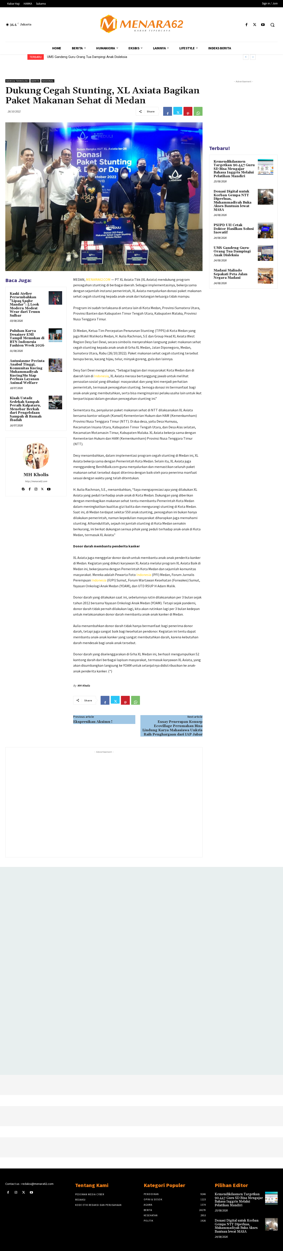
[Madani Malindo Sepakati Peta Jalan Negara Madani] (265, 275)
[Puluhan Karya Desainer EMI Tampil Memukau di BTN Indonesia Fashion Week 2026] (55, 335)
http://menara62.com (36, 481)
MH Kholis (36, 475)
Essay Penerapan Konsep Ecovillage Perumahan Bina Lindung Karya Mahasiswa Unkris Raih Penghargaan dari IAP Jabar (172, 728)
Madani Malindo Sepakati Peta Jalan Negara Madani (230, 274)
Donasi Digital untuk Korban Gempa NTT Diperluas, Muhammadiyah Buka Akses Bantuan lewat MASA (232, 200)
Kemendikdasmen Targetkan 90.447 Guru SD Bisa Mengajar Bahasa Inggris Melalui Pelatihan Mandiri (234, 169)
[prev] (246, 57)
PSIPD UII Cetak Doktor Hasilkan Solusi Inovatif (234, 229)
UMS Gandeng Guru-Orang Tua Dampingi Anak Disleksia (87, 57)
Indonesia (101, 376)
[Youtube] (263, 25)
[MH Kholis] (36, 455)
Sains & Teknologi (17, 80)
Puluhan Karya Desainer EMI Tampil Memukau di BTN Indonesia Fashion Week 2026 (27, 338)
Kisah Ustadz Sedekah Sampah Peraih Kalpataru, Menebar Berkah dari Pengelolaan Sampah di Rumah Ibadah (26, 409)
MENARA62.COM (98, 279)
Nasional (48, 80)
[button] (272, 24)
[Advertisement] (104, 803)
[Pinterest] (188, 111)
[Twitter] (255, 25)
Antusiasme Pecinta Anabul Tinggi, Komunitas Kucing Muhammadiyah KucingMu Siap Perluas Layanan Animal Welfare (27, 372)
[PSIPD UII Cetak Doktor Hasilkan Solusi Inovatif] (265, 230)
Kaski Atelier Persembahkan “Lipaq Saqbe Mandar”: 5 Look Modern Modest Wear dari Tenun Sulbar (25, 305)
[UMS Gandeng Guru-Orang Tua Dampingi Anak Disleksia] (265, 253)
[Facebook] (246, 25)
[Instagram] (36, 488)
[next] (253, 57)
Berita (35, 80)
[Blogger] (23, 488)
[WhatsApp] (198, 111)
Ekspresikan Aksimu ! (92, 722)
